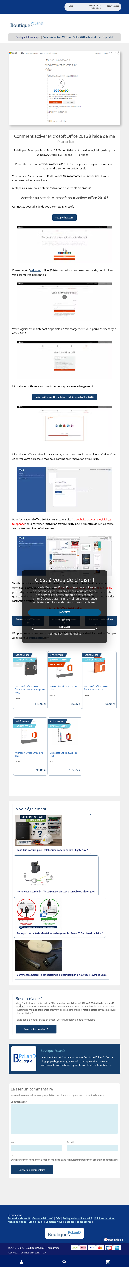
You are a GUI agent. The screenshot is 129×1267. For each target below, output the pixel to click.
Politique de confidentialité (77, 1218)
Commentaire (19, 1101)
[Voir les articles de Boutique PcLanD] (23, 1058)
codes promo (84, 1221)
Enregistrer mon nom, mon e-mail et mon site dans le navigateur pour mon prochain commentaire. (64, 1159)
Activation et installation (95, 6)
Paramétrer (64, 620)
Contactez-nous (54, 1221)
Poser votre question (35, 1029)
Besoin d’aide (115, 1239)
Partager (83, 155)
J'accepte (64, 612)
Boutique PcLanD (53, 1051)
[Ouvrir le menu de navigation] (116, 24)
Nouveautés (113, 6)
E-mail (70, 1142)
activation (35, 270)
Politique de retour (104, 1218)
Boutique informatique (28, 37)
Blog (71, 6)
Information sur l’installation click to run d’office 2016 (65, 397)
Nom (13, 1142)
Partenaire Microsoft (19, 1218)
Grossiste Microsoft (42, 1218)
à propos (69, 1221)
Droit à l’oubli (35, 1221)
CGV (58, 1218)
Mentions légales (17, 1221)
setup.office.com (64, 217)
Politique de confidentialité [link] (64, 633)
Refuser (64, 626)
